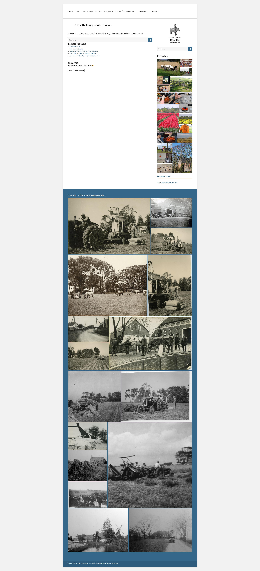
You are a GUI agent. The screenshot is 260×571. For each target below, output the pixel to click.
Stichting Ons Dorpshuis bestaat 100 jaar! (83, 53)
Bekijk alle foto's (163, 176)
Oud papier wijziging (76, 49)
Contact (155, 11)
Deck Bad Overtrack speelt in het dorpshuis (84, 51)
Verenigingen (88, 11)
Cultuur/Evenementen (125, 11)
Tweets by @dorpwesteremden (167, 183)
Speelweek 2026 (75, 47)
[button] (168, 67)
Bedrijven (143, 11)
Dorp (78, 11)
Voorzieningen (105, 11)
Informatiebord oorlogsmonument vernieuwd (84, 56)
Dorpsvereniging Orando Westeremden (92, 563)
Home (70, 11)
